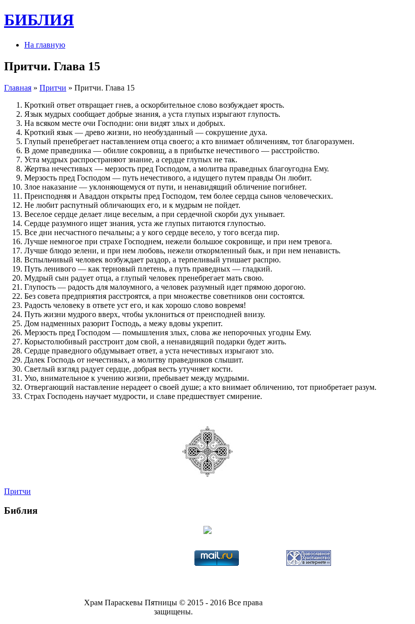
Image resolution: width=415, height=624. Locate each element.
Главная (17, 87)
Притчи (52, 87)
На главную (44, 44)
